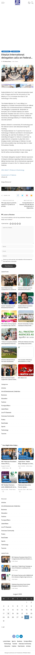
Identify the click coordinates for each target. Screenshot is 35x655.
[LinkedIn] (21, 636)
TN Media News (7, 61)
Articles (3, 388)
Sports (3, 426)
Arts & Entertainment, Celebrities (10, 391)
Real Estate (4, 423)
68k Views (29, 489)
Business (4, 395)
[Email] (31, 195)
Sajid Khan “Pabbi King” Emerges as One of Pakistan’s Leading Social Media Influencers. (22, 567)
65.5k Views (5, 468)
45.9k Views (29, 466)
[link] (8, 175)
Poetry (3, 419)
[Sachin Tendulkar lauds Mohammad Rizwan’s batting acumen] (9, 298)
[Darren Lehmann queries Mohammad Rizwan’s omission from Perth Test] (26, 280)
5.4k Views (15, 61)
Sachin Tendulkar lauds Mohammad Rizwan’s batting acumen (8, 307)
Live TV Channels (6, 412)
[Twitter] (22, 195)
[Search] (32, 2)
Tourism (3, 433)
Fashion (3, 402)
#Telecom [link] (13, 170)
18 (8, 613)
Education (4, 398)
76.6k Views (12, 489)
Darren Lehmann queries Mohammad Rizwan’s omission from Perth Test (25, 289)
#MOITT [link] (6, 170)
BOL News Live (22, 377)
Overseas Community (7, 416)
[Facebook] (18, 195)
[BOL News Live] (26, 370)
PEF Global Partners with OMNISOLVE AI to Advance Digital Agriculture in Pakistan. (22, 577)
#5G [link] (2, 170)
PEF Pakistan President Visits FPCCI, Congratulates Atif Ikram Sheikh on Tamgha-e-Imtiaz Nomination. (22, 558)
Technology (15, 51)
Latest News (6, 51)
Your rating (4, 223)
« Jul (2, 627)
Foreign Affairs (5, 405)
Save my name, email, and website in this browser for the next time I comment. (17, 260)
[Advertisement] (17, 24)
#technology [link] (20, 170)
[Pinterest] (27, 195)
